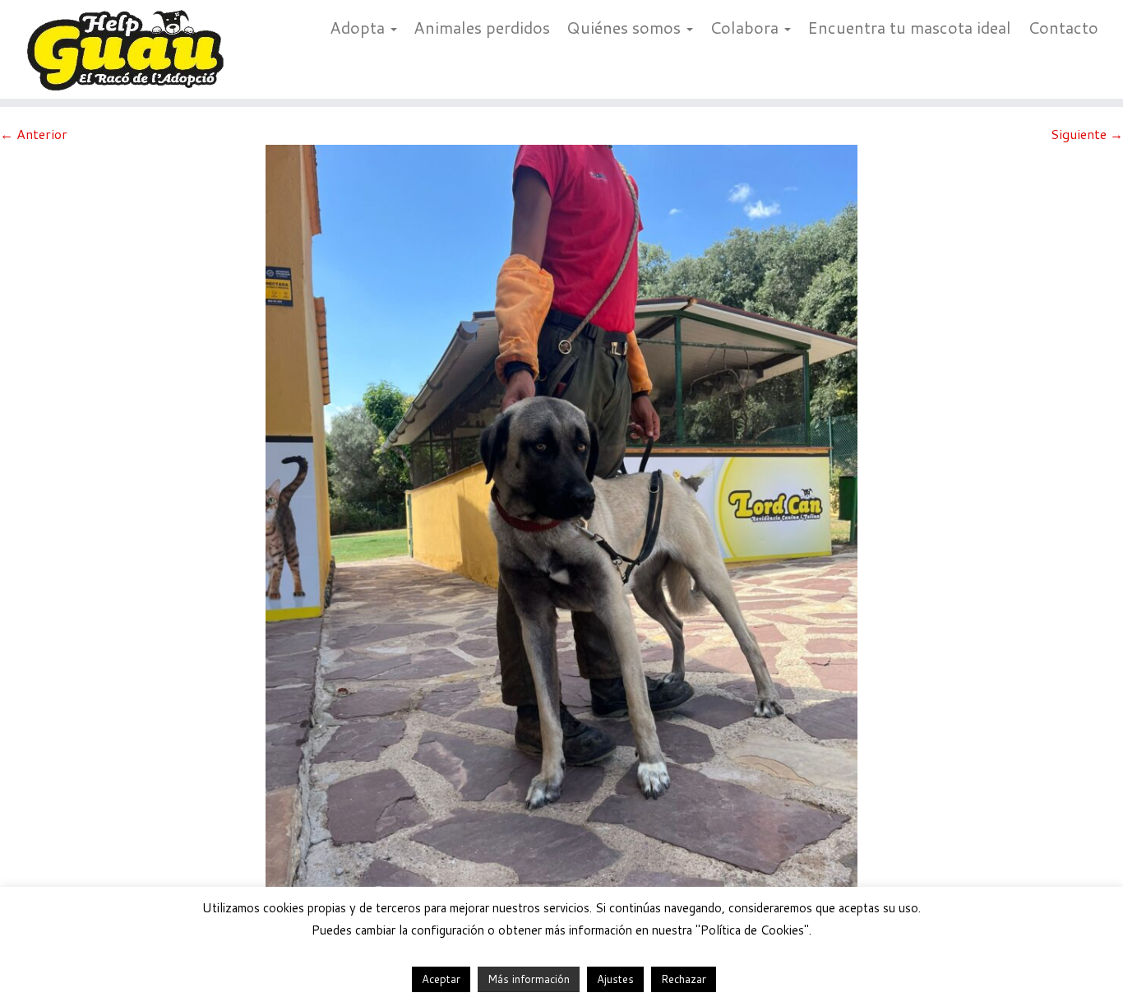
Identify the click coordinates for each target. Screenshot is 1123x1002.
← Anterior (33, 133)
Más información (529, 979)
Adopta (359, 27)
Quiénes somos (625, 27)
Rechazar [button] (683, 979)
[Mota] (561, 537)
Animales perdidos (482, 27)
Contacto (1063, 27)
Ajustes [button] (615, 979)
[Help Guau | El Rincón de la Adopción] (129, 49)
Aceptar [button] (441, 979)
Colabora (746, 27)
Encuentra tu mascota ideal (909, 27)
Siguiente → (1087, 133)
